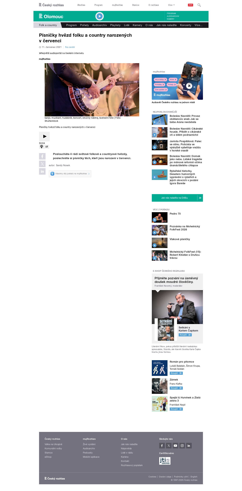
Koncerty (185, 25)
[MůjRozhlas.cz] (44, 59)
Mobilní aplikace (91, 457)
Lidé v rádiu (127, 452)
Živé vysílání (159, 90)
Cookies (152, 477)
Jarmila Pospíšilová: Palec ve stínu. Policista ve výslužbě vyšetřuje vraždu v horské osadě (186, 146)
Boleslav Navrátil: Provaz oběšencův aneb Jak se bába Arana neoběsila (185, 119)
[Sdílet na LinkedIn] (42, 171)
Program (99, 5)
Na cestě (70, 47)
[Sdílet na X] (42, 164)
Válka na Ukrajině (53, 444)
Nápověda (126, 448)
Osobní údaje (165, 477)
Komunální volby (53, 448)
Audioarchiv (173, 16)
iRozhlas (81, 5)
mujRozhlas (117, 5)
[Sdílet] (46, 147)
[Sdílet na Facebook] (42, 156)
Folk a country (48, 25)
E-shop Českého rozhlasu (169, 271)
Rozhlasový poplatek (132, 465)
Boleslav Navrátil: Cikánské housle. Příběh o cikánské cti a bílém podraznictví (186, 131)
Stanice (135, 5)
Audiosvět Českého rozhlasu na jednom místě (173, 102)
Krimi (172, 80)
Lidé (126, 25)
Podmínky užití (181, 477)
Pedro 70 (175, 213)
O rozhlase (154, 5)
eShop (48, 457)
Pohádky (158, 85)
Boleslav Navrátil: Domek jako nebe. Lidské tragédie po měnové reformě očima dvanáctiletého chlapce (186, 161)
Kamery (170, 19)
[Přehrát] (44, 136)
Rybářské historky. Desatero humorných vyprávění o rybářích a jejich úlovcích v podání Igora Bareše (184, 177)
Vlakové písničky (180, 239)
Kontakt (125, 461)
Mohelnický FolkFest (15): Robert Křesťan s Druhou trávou (185, 254)
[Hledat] (199, 5)
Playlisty (115, 25)
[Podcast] (41, 147)
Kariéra (124, 457)
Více (199, 25)
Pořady (84, 25)
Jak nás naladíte (166, 25)
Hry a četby (159, 80)
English (194, 477)
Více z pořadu (161, 209)
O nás (149, 25)
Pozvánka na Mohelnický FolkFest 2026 (185, 228)
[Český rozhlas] (51, 5)
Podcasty (88, 452)
